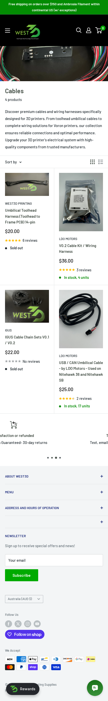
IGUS (8, 330)
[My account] (88, 30)
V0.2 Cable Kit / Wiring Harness (77, 248)
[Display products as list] (100, 162)
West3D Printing (18, 203)
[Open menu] (7, 31)
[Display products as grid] (92, 162)
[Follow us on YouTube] (37, 623)
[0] (99, 30)
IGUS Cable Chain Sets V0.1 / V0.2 (27, 340)
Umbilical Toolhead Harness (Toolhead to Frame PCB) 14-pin (22, 216)
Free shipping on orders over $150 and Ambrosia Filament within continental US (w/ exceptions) (54, 7)
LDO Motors (68, 239)
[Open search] (79, 30)
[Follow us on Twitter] (18, 623)
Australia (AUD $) (20, 599)
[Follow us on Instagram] (27, 623)
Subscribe (22, 575)
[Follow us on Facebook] (8, 623)
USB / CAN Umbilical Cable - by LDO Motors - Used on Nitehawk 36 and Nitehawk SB (81, 371)
